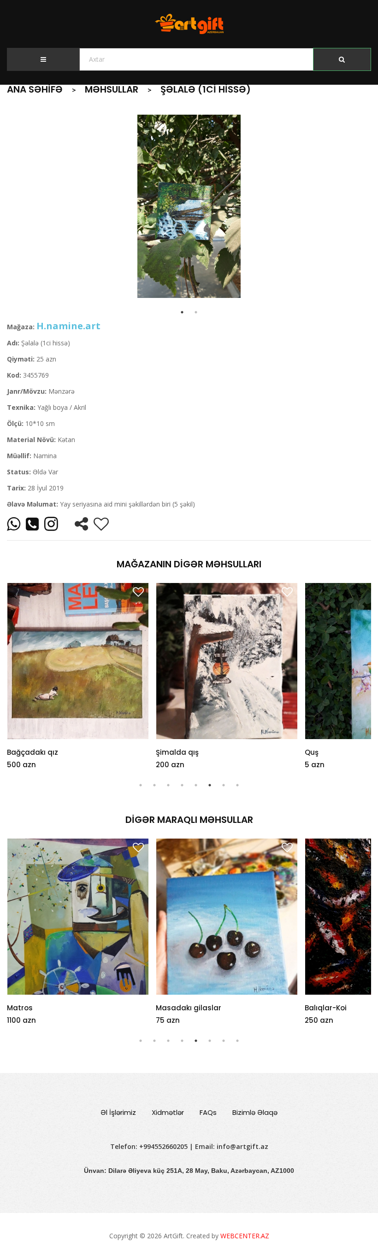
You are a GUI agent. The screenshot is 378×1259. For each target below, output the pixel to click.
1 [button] (140, 785)
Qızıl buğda (325, 1008)
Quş (312, 752)
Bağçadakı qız (32, 752)
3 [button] (168, 785)
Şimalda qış (177, 752)
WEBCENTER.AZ (244, 1235)
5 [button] (196, 785)
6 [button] (209, 785)
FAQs (208, 1112)
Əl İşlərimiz (118, 1112)
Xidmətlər (168, 1112)
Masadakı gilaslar (39, 1008)
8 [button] (237, 785)
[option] (189, 206)
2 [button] (154, 785)
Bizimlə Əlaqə (255, 1112)
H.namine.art (68, 326)
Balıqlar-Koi (177, 1008)
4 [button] (182, 785)
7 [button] (223, 785)
